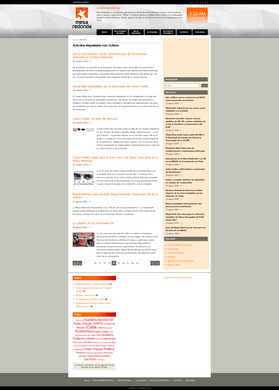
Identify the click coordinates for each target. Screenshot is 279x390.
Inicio (75, 39)
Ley (74, 342)
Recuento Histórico (160, 381)
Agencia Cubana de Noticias (180, 261)
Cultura (101, 327)
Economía (83, 331)
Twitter (202, 2)
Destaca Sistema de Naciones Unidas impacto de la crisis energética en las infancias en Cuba (184, 193)
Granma (171, 257)
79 (137, 263)
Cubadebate (173, 249)
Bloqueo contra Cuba (85, 295)
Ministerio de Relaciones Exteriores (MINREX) (98, 346)
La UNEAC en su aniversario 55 (93, 223)
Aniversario (79, 320)
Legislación (109, 338)
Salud (90, 356)
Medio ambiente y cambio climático (92, 284)
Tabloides (190, 381)
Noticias (178, 381)
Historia (98, 339)
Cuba (91, 327)
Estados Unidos (100, 331)
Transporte (101, 360)
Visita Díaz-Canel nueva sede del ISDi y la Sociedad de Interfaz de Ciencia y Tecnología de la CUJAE (185, 138)
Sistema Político (102, 356)
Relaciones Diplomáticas (94, 353)
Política (108, 349)
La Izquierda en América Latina (90, 299)
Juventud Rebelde (175, 253)
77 (128, 263)
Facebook (197, 2)
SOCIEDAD (90, 359)
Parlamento (79, 349)
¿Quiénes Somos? (81, 2)
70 (95, 263)
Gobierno (107, 334)
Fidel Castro (96, 335)
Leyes (79, 342)
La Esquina (141, 381)
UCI (136, 388)
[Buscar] (204, 85)
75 (118, 263)
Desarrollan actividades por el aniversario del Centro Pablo (110, 86)
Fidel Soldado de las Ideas (179, 245)
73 (109, 263)
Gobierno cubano (84, 338)
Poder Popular (93, 349)
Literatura (87, 342)
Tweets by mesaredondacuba (178, 277)
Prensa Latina (173, 265)
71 (100, 263)
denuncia (108, 328)
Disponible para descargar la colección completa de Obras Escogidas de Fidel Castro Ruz (185, 217)
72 (104, 263)
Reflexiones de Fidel (103, 381)
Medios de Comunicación (102, 342)
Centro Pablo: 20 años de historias (95, 118)
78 (132, 263)
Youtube (192, 2)
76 (123, 263)
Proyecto (80, 352)
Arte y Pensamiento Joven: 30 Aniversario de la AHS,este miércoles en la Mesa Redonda (110, 55)
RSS (207, 2)
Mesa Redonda (82, 18)
